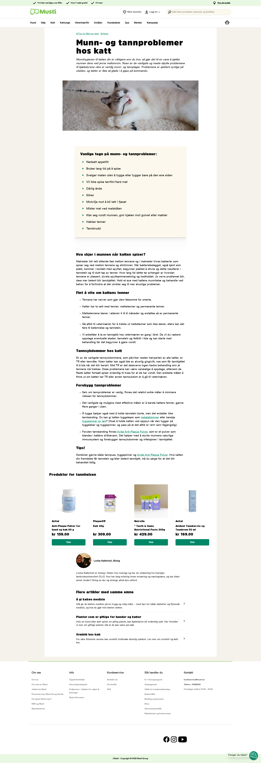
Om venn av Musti (40, 685)
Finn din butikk (224, 3)
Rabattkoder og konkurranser (158, 714)
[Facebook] (166, 739)
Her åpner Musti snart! (41, 699)
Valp (43, 23)
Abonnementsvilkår (153, 709)
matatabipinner (150, 417)
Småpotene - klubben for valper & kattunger (84, 691)
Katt (52, 23)
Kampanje (152, 23)
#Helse (104, 34)
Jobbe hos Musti (39, 689)
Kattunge (65, 23)
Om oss (35, 680)
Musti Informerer (76, 698)
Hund (33, 23)
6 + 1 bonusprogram (153, 680)
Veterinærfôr (82, 23)
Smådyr (98, 23)
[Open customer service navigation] (254, 756)
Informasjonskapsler (78, 685)
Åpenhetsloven (38, 709)
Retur (147, 704)
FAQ (109, 689)
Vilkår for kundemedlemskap (157, 689)
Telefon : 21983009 (192, 685)
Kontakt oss (112, 680)
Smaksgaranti (151, 685)
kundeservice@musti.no (194, 680)
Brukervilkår (150, 694)
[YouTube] (182, 739)
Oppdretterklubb (77, 680)
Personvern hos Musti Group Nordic (48, 694)
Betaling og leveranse (154, 699)
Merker (138, 23)
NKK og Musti (38, 704)
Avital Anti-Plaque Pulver (132, 432)
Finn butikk (112, 685)
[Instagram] (173, 739)
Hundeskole (113, 23)
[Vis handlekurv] (228, 23)
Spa (127, 23)
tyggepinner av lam (94, 421)
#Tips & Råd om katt (87, 34)
